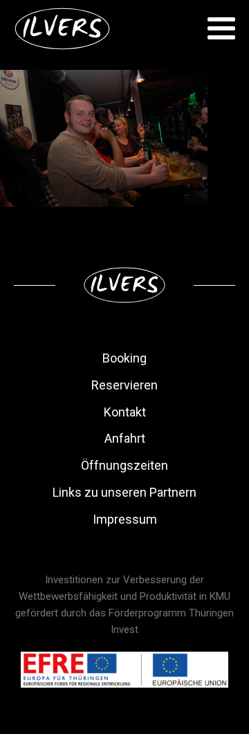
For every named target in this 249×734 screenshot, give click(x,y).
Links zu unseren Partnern (124, 492)
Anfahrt (124, 438)
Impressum (125, 519)
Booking (124, 358)
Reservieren (124, 385)
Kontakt (125, 412)
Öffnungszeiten (124, 465)
